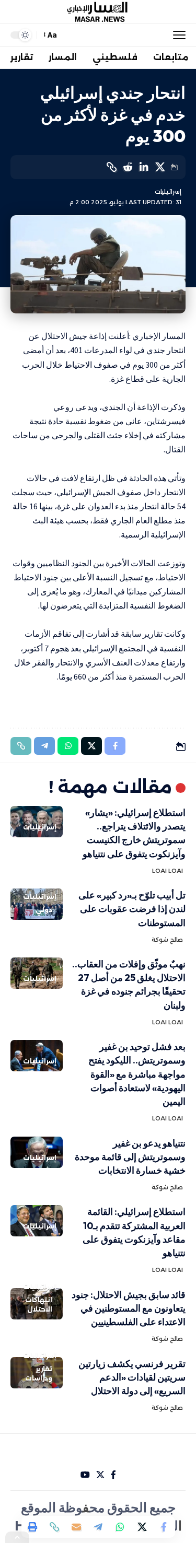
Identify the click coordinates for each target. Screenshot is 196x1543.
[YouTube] (85, 1475)
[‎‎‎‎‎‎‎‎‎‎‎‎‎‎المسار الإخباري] (98, 12)
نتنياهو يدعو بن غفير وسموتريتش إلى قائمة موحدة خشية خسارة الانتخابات (130, 1156)
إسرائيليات (168, 191)
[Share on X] (160, 167)
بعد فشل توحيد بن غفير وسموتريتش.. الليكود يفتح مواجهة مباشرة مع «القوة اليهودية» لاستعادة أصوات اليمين (137, 1074)
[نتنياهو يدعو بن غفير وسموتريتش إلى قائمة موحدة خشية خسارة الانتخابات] (36, 1152)
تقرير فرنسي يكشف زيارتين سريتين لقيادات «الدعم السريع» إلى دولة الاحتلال (132, 1377)
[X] (100, 1475)
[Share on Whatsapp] (120, 1527)
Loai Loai (167, 870)
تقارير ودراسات (38, 1373)
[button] (177, 35)
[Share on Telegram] (98, 1527)
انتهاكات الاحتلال (38, 1304)
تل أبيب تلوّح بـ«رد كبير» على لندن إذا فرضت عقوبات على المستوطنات (132, 908)
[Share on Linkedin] (143, 167)
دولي (44, 910)
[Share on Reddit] (127, 167)
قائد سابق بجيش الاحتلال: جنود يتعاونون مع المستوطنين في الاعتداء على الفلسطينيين (129, 1308)
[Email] (76, 1527)
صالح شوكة (167, 939)
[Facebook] (113, 1475)
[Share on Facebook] (164, 1527)
